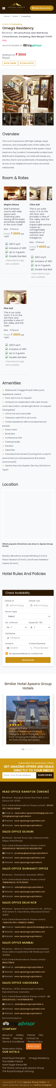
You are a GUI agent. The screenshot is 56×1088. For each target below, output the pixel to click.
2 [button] (26, 749)
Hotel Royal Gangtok (13, 1058)
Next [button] (52, 94)
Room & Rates (27, 63)
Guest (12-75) (35, 622)
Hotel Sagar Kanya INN (14, 1064)
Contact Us (32, 1038)
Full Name (10, 633)
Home (6, 16)
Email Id (9, 643)
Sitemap (18, 1038)
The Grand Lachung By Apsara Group (23, 1068)
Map (4, 40)
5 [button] (34, 749)
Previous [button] (4, 94)
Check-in (9, 600)
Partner (31, 1035)
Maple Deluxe (11, 204)
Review (6, 1038)
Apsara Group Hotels (34, 1082)
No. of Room (11, 622)
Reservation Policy (12, 1048)
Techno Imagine (42, 1085)
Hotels (15, 16)
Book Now (28, 660)
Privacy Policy (35, 1041)
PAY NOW (34, 1046)
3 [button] (29, 749)
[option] (28, 94)
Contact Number (37, 643)
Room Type (11, 611)
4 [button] (31, 749)
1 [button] (23, 749)
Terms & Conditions (13, 1041)
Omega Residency (39, 1058)
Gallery (20, 1035)
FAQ (41, 1035)
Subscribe (45, 775)
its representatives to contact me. (26, 653)
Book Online (10, 63)
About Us (7, 1035)
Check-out (34, 600)
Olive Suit (35, 204)
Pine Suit (8, 308)
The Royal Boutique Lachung (18, 1071)
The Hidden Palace (12, 1061)
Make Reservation (42, 8)
